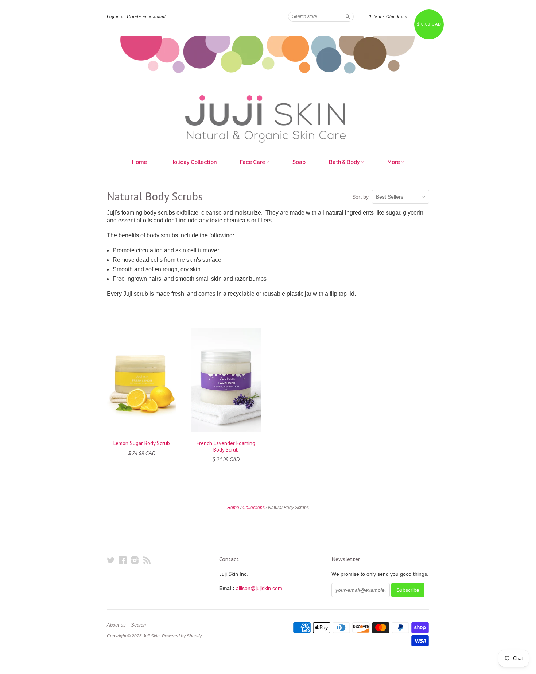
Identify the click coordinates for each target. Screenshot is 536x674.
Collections (253, 507)
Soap (299, 162)
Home (139, 162)
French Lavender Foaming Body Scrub (226, 446)
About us (116, 625)
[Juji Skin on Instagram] (135, 560)
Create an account (146, 16)
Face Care (253, 162)
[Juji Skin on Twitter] (111, 560)
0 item (375, 16)
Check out (397, 16)
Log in (113, 16)
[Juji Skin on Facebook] (123, 560)
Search (138, 625)
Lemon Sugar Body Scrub (141, 443)
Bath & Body (345, 162)
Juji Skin (151, 636)
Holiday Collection (193, 162)
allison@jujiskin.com (259, 588)
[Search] (348, 16)
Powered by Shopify (181, 636)
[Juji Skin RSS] (147, 560)
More (394, 162)
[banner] (268, 89)
